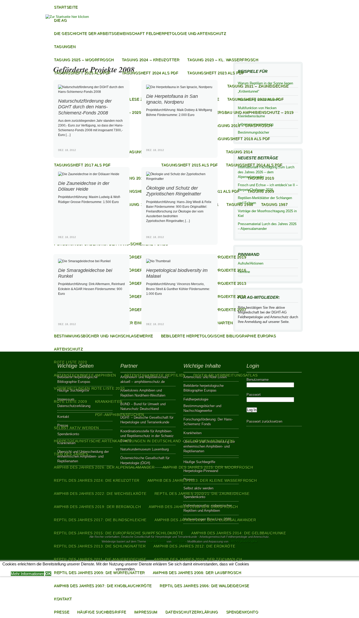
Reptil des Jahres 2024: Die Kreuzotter (97, 480)
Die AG (60, 20)
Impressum (145, 612)
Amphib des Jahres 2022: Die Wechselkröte (100, 494)
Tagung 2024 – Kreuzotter (151, 60)
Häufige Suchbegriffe (101, 612)
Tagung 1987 (274, 204)
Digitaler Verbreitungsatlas (225, 375)
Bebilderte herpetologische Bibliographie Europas (218, 336)
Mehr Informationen (27, 573)
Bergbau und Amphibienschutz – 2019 (253, 112)
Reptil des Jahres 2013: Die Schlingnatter (100, 546)
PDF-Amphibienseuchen (119, 415)
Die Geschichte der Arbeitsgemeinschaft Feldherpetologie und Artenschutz (140, 33)
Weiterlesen (118, 154)
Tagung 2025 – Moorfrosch (84, 60)
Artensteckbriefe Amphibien (85, 375)
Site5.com (178, 541)
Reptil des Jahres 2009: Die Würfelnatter (99, 572)
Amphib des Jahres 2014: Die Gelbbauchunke (238, 533)
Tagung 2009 (260, 191)
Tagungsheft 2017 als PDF (82, 165)
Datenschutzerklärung (191, 612)
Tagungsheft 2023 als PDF (215, 73)
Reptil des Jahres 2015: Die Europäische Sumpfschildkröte (118, 533)
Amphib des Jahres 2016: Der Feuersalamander (205, 520)
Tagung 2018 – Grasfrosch (242, 125)
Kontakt (63, 599)
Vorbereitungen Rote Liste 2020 (89, 388)
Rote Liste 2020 (70, 362)
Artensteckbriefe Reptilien (155, 375)
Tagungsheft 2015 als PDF (189, 165)
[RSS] (296, 32)
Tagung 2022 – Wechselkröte (85, 86)
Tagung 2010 (260, 178)
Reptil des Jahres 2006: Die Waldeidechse (204, 586)
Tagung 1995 (136, 204)
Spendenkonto (242, 612)
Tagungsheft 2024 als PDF (150, 73)
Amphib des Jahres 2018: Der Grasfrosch (193, 507)
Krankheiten (108, 401)
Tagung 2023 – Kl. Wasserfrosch (222, 60)
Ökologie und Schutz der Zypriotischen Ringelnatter (173, 190)
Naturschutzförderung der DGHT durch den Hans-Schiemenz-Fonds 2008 (85, 106)
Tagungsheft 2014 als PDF (254, 165)
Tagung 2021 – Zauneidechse (258, 86)
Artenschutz (68, 349)
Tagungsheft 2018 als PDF (241, 138)
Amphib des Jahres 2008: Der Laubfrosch (197, 572)
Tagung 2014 (239, 152)
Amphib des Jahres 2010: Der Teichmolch (198, 559)
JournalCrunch (156, 541)
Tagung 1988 (239, 204)
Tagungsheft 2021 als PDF (255, 99)
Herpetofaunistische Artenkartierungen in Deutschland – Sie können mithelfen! (144, 441)
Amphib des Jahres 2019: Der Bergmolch (97, 507)
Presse (61, 612)
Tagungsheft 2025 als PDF (82, 73)
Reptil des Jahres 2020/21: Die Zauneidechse (202, 494)
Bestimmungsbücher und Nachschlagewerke (103, 336)
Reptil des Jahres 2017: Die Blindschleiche (100, 520)
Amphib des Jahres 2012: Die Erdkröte (194, 546)
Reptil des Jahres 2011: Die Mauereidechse (100, 559)
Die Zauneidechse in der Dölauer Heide (83, 186)
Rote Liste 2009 (70, 401)
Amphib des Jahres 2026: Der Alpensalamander (104, 467)
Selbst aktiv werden (76, 428)
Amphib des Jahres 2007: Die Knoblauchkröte (103, 586)
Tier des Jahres (71, 454)
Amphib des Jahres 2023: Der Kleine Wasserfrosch (202, 480)
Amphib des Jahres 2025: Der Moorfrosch (208, 467)
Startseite (66, 7)
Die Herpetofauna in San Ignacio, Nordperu (172, 99)
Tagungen (65, 46)
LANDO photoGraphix (243, 541)
